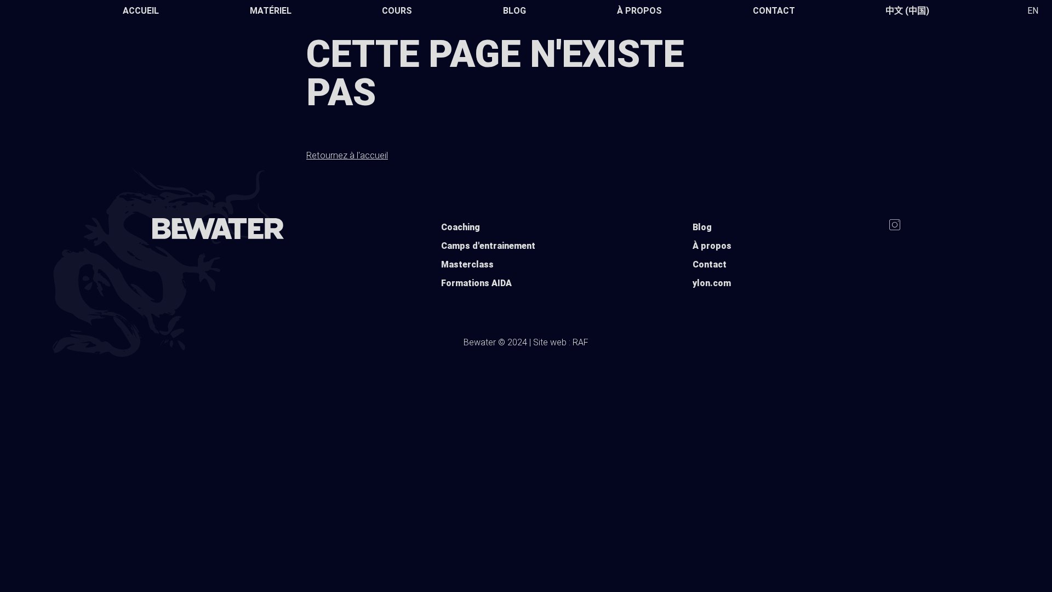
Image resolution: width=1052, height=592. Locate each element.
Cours (397, 10)
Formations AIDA (476, 283)
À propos (639, 10)
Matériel (270, 10)
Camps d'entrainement (488, 246)
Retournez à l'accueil (347, 155)
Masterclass (467, 264)
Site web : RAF (560, 342)
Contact (774, 10)
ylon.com (712, 283)
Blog (514, 10)
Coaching (460, 227)
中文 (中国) (907, 10)
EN (1032, 10)
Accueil (141, 10)
